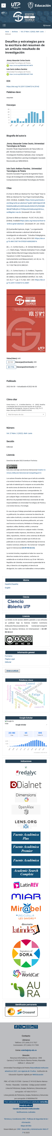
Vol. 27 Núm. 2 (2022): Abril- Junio (32, 32)
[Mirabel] (26, 911)
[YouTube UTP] (24, 1027)
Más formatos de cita (15, 414)
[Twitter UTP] (20, 1027)
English (7, 588)
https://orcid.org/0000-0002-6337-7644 (21, 74)
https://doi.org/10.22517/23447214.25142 (23, 86)
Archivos (15, 32)
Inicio (7, 32)
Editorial (8, 662)
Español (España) (11, 584)
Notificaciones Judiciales (26, 1112)
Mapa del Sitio (26, 1126)
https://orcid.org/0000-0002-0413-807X (21, 65)
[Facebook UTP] (16, 1027)
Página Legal (10, 659)
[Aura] (26, 989)
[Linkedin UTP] (32, 1027)
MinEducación (38, 1075)
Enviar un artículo (12, 671)
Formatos (8, 656)
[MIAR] (26, 897)
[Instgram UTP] (28, 1027)
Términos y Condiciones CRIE (15, 1119)
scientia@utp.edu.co (29, 1050)
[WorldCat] (26, 974)
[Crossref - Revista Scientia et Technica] (21, 1011)
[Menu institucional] (3, 5)
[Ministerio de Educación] (39, 5)
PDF (11, 362)
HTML (12, 367)
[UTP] (16, 5)
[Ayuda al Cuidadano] (36, 1027)
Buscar (48, 25)
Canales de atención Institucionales (26, 1109)
